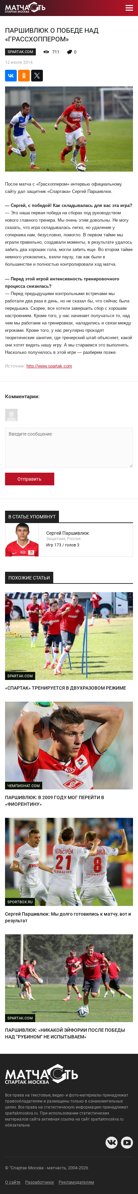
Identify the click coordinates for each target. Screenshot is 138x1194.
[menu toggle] (129, 8)
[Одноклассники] (24, 75)
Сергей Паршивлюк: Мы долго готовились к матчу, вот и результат (68, 917)
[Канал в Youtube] (127, 1143)
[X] (37, 75)
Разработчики (39, 1182)
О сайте (12, 1182)
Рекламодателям (76, 1182)
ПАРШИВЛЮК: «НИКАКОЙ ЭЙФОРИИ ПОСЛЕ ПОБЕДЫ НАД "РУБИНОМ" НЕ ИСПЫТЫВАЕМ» (65, 1033)
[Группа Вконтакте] (112, 1143)
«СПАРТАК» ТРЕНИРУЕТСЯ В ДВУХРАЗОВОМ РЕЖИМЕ (65, 688)
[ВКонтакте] (11, 75)
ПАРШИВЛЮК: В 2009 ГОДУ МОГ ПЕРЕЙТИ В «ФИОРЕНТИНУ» (54, 801)
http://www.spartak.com (49, 366)
